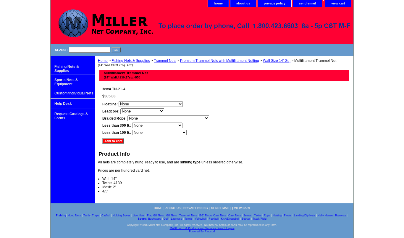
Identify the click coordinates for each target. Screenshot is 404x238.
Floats (288, 215)
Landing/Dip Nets (305, 215)
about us (243, 3)
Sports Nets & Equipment (66, 82)
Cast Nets (235, 215)
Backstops (155, 218)
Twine (258, 215)
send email (307, 3)
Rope (267, 215)
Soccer (246, 218)
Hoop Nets (75, 215)
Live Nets (139, 215)
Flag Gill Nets (156, 215)
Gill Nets (172, 215)
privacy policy (274, 3)
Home (103, 61)
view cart (338, 3)
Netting (277, 215)
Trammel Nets (165, 61)
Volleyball (201, 218)
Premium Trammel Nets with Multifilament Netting (219, 61)
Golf (166, 218)
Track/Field (259, 218)
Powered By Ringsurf (202, 231)
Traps (96, 215)
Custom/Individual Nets (73, 93)
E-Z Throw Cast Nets (213, 215)
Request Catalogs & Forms (71, 116)
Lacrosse (177, 218)
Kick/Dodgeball (230, 218)
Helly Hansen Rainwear (333, 215)
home (218, 3)
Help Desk (63, 104)
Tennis (189, 218)
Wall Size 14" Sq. (276, 61)
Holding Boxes (122, 215)
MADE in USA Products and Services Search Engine (202, 228)
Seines (248, 215)
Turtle (87, 215)
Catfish (106, 215)
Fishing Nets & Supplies (130, 61)
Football (214, 218)
